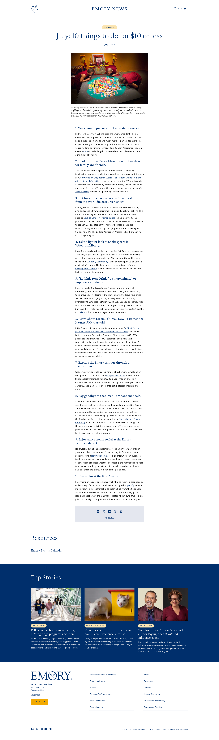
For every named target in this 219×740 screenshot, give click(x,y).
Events (93, 687)
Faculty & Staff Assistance (101, 694)
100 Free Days (82, 191)
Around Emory (109, 27)
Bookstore (148, 681)
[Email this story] (121, 511)
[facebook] (32, 729)
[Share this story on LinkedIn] (109, 511)
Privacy (144, 729)
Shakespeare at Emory (86, 268)
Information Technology (154, 700)
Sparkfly (130, 485)
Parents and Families (153, 707)
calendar (83, 312)
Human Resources (152, 694)
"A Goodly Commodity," (98, 261)
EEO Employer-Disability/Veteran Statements (171, 729)
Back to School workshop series (99, 217)
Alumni (147, 674)
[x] (36, 729)
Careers (147, 687)
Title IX (151, 729)
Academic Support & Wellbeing (103, 674)
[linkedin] (50, 729)
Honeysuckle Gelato (101, 455)
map (85, 151)
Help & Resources (97, 700)
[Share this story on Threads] (115, 511)
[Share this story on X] (104, 511)
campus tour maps (115, 375)
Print (111, 518)
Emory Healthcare (97, 681)
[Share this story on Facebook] (98, 511)
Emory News (109, 8)
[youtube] (45, 729)
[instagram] (41, 729)
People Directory (97, 707)
